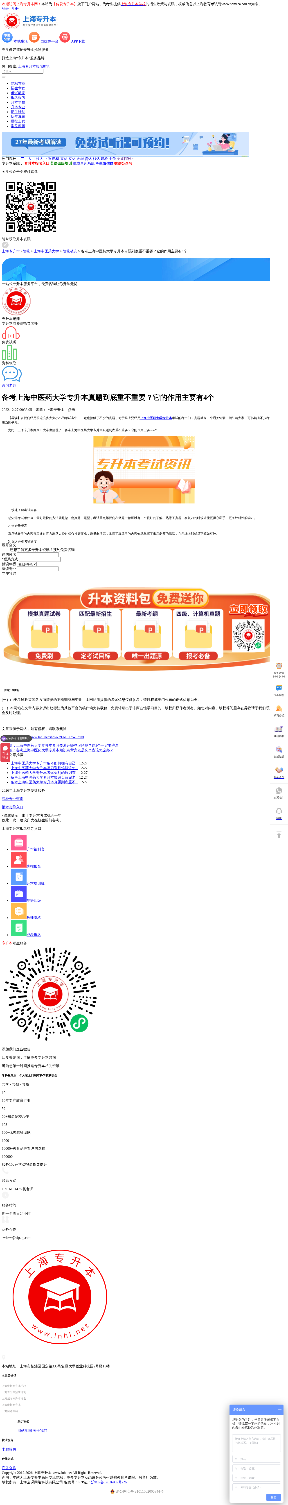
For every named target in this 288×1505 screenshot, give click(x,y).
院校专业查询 (12, 799)
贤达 (88, 159)
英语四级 (34, 900)
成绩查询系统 (83, 163)
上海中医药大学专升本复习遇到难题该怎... (44, 768)
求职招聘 (9, 1449)
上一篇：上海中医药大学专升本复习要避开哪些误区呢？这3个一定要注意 (60, 745)
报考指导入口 (12, 807)
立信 (64, 159)
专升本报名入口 (37, 163)
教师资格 (34, 918)
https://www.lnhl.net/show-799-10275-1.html (52, 737)
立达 (72, 159)
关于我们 (40, 1430)
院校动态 (70, 251)
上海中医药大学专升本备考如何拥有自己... (44, 763)
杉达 (96, 159)
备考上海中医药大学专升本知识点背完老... (44, 777)
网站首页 (18, 83)
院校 (26, 251)
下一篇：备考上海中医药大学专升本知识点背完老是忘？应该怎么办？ (57, 750)
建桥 (104, 159)
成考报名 (34, 935)
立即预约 (9, 573)
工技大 (37, 159)
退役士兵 (18, 121)
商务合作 (9, 1468)
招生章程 (18, 88)
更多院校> (125, 159)
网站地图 (25, 1430)
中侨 (112, 159)
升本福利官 (36, 849)
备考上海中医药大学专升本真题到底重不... (44, 782)
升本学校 (18, 102)
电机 (55, 159)
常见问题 (18, 126)
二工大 (26, 159)
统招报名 (34, 866)
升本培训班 (36, 883)
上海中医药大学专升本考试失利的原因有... (44, 773)
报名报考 (18, 98)
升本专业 (18, 107)
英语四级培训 (61, 163)
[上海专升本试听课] (125, 153)
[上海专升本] (30, 30)
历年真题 (18, 116)
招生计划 (18, 112)
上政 (47, 159)
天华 (80, 159)
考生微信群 (104, 163)
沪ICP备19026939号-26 (109, 1482)
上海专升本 (11, 251)
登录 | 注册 (10, 9)
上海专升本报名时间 (34, 66)
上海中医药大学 (46, 251)
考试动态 (18, 93)
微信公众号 (123, 163)
